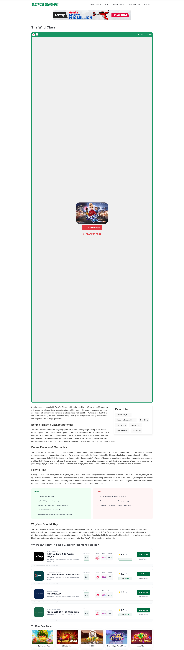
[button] (92, 213)
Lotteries (147, 4)
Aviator (107, 4)
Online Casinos (95, 4)
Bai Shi (92, 646)
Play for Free (93, 234)
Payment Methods (134, 4)
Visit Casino (143, 554)
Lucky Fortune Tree (43, 646)
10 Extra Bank (67, 646)
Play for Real (93, 228)
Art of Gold (141, 646)
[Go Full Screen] (37, 34)
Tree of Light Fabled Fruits (116, 646)
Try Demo (43, 634)
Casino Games (118, 4)
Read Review (143, 559)
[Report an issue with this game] (33, 34)
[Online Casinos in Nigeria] (45, 4)
